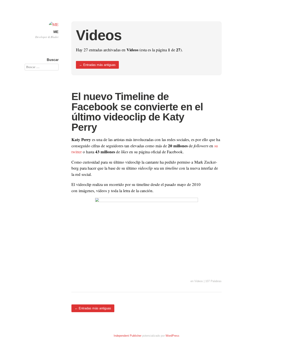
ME (56, 32)
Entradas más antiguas (97, 65)
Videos (198, 281)
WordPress (172, 335)
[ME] (54, 24)
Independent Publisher (127, 335)
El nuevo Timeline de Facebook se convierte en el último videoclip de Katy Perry (137, 112)
